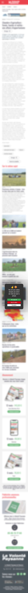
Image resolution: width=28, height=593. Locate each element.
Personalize (14, 305)
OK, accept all (14, 299)
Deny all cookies (14, 302)
